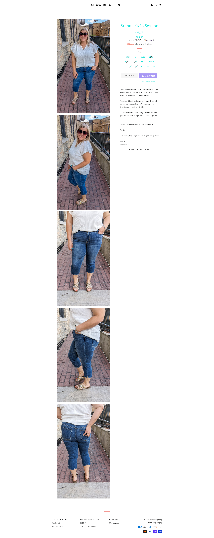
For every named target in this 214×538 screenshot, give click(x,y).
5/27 (143, 57)
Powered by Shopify (154, 522)
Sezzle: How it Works (88, 526)
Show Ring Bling (107, 5)
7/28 (151, 57)
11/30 (135, 62)
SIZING (83, 523)
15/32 (151, 62)
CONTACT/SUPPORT (59, 520)
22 (148, 66)
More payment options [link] (148, 81)
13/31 (143, 62)
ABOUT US (56, 523)
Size (139, 52)
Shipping (130, 44)
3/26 (135, 57)
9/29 (127, 62)
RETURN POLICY (58, 526)
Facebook (114, 520)
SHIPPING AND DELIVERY (90, 520)
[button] (139, 40)
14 (125, 66)
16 (130, 66)
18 (136, 66)
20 (142, 66)
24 (154, 66)
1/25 (128, 57)
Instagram (115, 523)
